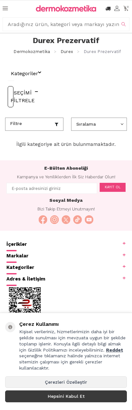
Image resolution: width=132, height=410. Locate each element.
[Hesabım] (117, 8)
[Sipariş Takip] (108, 8)
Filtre (16, 123)
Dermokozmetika (31, 51)
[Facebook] (42, 219)
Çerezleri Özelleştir (66, 382)
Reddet (114, 349)
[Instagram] (54, 219)
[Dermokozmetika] (66, 8)
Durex (67, 51)
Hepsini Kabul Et (66, 396)
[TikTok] (77, 219)
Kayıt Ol (112, 187)
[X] (66, 219)
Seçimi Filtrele (12, 96)
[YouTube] (89, 219)
